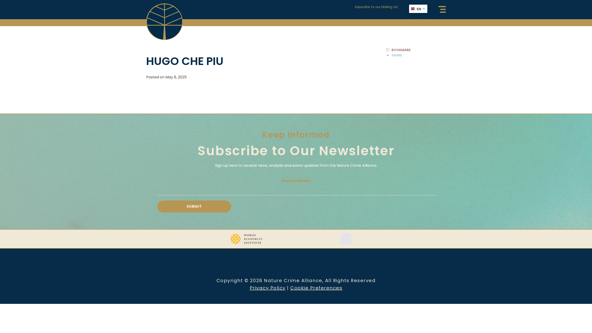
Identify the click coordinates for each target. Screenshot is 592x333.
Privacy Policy (268, 288)
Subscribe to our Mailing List (376, 7)
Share (397, 55)
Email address (296, 180)
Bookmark (401, 50)
